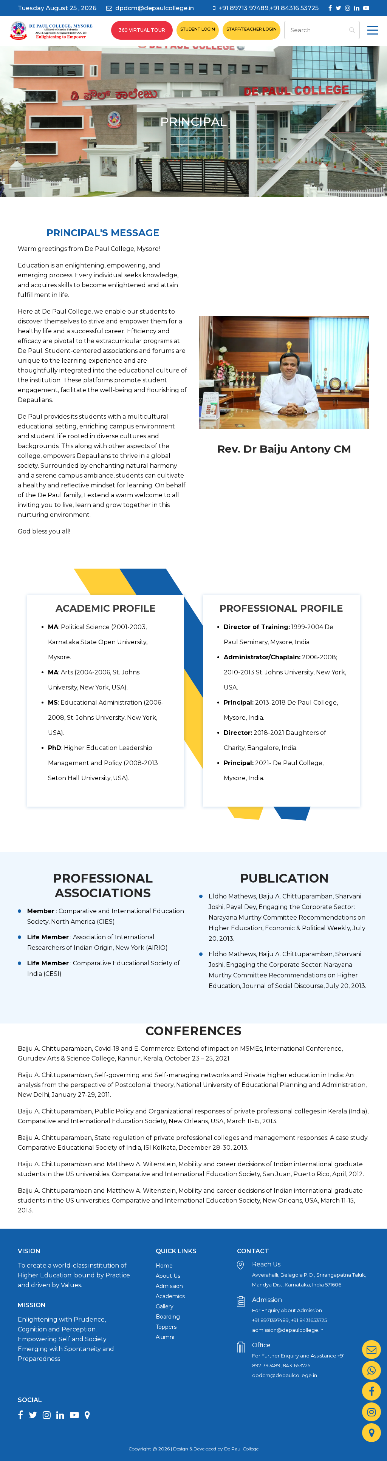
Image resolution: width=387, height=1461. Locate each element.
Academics (170, 1296)
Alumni (165, 1337)
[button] (372, 30)
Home (164, 1265)
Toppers (166, 1326)
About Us (168, 1275)
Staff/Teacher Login (251, 29)
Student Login (197, 29)
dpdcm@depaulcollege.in (154, 8)
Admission (169, 1286)
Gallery (164, 1306)
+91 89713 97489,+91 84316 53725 (268, 8)
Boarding (168, 1316)
